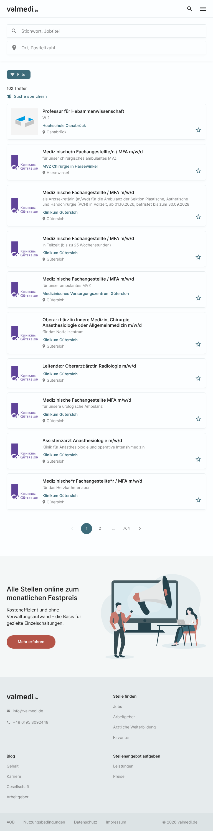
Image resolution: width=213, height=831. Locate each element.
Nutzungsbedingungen (44, 822)
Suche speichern (27, 96)
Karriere (14, 776)
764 (126, 528)
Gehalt (13, 766)
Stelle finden (124, 696)
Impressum (116, 822)
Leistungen (123, 766)
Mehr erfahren (31, 641)
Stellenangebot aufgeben (136, 756)
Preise (119, 776)
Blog (11, 756)
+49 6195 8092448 (30, 722)
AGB (11, 822)
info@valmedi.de (28, 711)
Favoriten (122, 737)
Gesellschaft (18, 786)
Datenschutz (85, 822)
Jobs (117, 706)
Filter (18, 74)
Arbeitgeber (124, 717)
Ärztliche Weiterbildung (134, 727)
